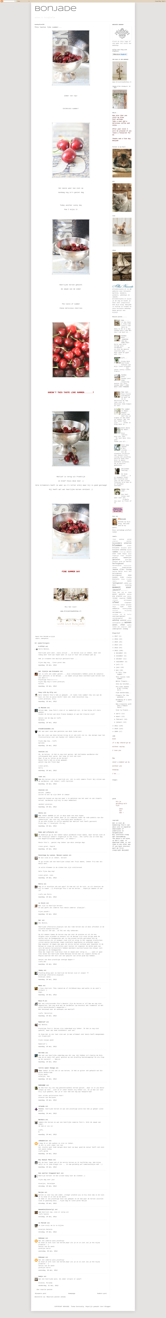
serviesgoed (127, 600)
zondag (125, 629)
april (118, 713)
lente (129, 581)
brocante (115, 548)
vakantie (115, 608)
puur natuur (127, 596)
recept (115, 598)
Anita (40, 813)
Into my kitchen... (123, 684)
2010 (116, 729)
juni (118, 667)
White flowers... (123, 681)
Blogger (108, 1306)
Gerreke (41, 1053)
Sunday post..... (125, 336)
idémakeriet (43, 1141)
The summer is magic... (126, 410)
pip (113, 596)
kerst (120, 571)
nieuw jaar (116, 592)
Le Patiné (42, 1223)
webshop (115, 620)
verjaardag (127, 610)
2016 (116, 639)
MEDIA (114, 585)
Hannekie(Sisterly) (46, 1209)
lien (40, 777)
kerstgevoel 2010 (121, 575)
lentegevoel (117, 583)
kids (122, 577)
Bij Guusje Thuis (45, 1160)
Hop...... (125, 320)
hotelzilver (127, 565)
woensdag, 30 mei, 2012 (47, 1251)
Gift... (124, 358)
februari (120, 719)
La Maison (42, 708)
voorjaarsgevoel (118, 616)
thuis (114, 606)
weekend (123, 620)
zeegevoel (124, 627)
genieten (116, 560)
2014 (116, 645)
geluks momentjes (121, 557)
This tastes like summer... (123, 677)
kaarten (114, 571)
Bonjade (56, 9)
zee (119, 627)
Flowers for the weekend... (122, 696)
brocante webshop (119, 550)
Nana (40, 985)
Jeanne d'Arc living (121, 569)
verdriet (115, 610)
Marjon (41, 1192)
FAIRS (119, 553)
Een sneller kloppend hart (49, 1173)
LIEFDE (126, 583)
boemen (129, 545)
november (120, 656)
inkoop (114, 567)
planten (119, 596)
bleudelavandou (44, 729)
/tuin (114, 539)
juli (118, 664)
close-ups (122, 552)
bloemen (117, 545)
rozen (129, 598)
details (129, 552)
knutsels (115, 579)
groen (120, 561)
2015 (116, 642)
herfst (128, 561)
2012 (116, 650)
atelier (129, 541)
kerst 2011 (127, 571)
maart (118, 716)
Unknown (41, 1238)
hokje (40, 1276)
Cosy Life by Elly (45, 692)
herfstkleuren (116, 565)
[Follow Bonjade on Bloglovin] (119, 55)
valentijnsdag (126, 608)
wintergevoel (116, 622)
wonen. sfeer (118, 625)
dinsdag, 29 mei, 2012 (47, 1186)
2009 (116, 731)
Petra (40, 884)
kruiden (129, 579)
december (120, 653)
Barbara (41, 1120)
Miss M (41, 1001)
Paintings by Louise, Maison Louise (53, 855)
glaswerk (115, 561)
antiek (129, 539)
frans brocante (126, 555)
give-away (128, 559)
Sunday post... (124, 375)
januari (119, 722)
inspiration (126, 567)
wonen (127, 622)
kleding (129, 577)
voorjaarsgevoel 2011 (121, 618)
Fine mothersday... (123, 693)
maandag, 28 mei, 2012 (47, 665)
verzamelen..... (118, 612)
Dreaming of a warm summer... (123, 700)
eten (114, 554)
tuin (129, 606)
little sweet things (46, 1068)
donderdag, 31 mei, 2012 (48, 1285)
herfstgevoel (118, 564)
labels (114, 581)
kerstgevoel (117, 573)
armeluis (115, 541)
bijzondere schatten (121, 543)
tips (122, 606)
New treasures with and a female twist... (123, 705)
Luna (130, 583)
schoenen (115, 600)
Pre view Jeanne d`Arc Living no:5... (122, 688)
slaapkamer (127, 602)
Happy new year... (125, 490)
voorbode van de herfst (121, 614)
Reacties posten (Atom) (56, 1297)
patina (129, 594)
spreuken (128, 604)
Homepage (71, 1293)
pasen (114, 594)
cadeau (115, 552)
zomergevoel (44, 638)
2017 (116, 636)
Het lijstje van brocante (48, 671)
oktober (119, 659)
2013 (116, 648)
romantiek (122, 598)
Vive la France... (123, 710)
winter (129, 620)
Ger (39, 920)
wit (123, 622)
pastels (122, 594)
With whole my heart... (126, 428)
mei (118, 670)
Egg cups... (126, 392)
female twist (126, 553)
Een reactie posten (44, 1289)
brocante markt (126, 548)
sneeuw (123, 604)
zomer (129, 627)
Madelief (41, 1022)
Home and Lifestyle (46, 832)
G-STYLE (41, 646)
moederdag (128, 585)
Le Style (41, 903)
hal (124, 561)
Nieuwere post (40, 1293)
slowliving (115, 604)
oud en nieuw (126, 592)
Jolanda (41, 1106)
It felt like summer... (121, 673)
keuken (115, 577)
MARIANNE (41, 1085)
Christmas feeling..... (126, 470)
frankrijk (115, 555)
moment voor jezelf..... (121, 588)
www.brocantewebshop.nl (70, 611)
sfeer (115, 602)
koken (123, 579)
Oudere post (102, 1293)
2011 (116, 726)
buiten (129, 550)
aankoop (121, 539)
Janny (40, 970)
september (120, 662)
